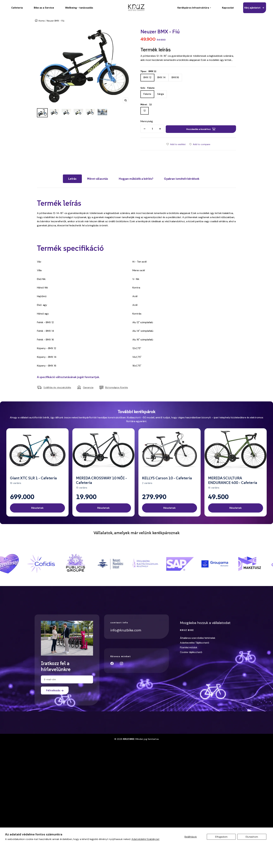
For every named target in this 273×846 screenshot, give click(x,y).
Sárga (160, 94)
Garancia (88, 387)
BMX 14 (161, 77)
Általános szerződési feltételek (197, 638)
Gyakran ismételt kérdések (181, 178)
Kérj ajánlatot (252, 7)
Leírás (72, 178)
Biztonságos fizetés (116, 387)
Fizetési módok (188, 647)
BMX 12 (147, 77)
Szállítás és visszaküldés (57, 387)
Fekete (147, 94)
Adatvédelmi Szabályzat (145, 839)
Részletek (37, 508)
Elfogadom (221, 836)
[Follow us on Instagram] (121, 663)
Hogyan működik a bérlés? (136, 178)
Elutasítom (252, 836)
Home (42, 20)
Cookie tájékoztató (191, 652)
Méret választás (97, 178)
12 (144, 110)
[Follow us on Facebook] (112, 663)
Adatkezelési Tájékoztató (194, 642)
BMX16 (175, 77)
